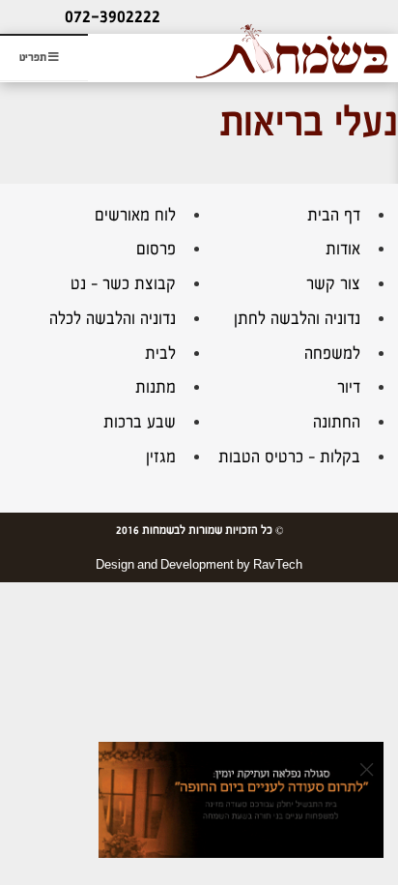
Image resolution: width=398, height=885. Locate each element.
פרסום (156, 249)
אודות (343, 249)
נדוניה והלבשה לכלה (112, 319)
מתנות (155, 387)
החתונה (336, 422)
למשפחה (332, 353)
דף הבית (333, 215)
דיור (348, 387)
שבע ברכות (139, 422)
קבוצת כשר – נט (123, 284)
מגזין (161, 457)
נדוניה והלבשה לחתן (297, 319)
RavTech (277, 565)
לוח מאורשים (135, 215)
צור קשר (333, 284)
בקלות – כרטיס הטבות (289, 457)
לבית (160, 353)
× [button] (366, 769)
